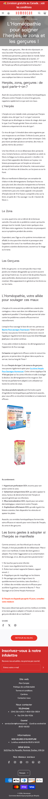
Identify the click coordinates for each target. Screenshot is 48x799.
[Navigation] (3, 13)
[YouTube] (27, 762)
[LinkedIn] (33, 762)
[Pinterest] (21, 762)
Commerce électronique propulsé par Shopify (24, 796)
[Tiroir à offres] (8, 13)
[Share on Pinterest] (15, 625)
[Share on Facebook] (3, 625)
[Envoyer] (43, 667)
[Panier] (45, 13)
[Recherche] (39, 13)
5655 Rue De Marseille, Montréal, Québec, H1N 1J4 (24, 750)
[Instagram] (15, 762)
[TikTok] (39, 762)
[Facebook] (9, 762)
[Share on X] (9, 625)
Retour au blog (24, 638)
